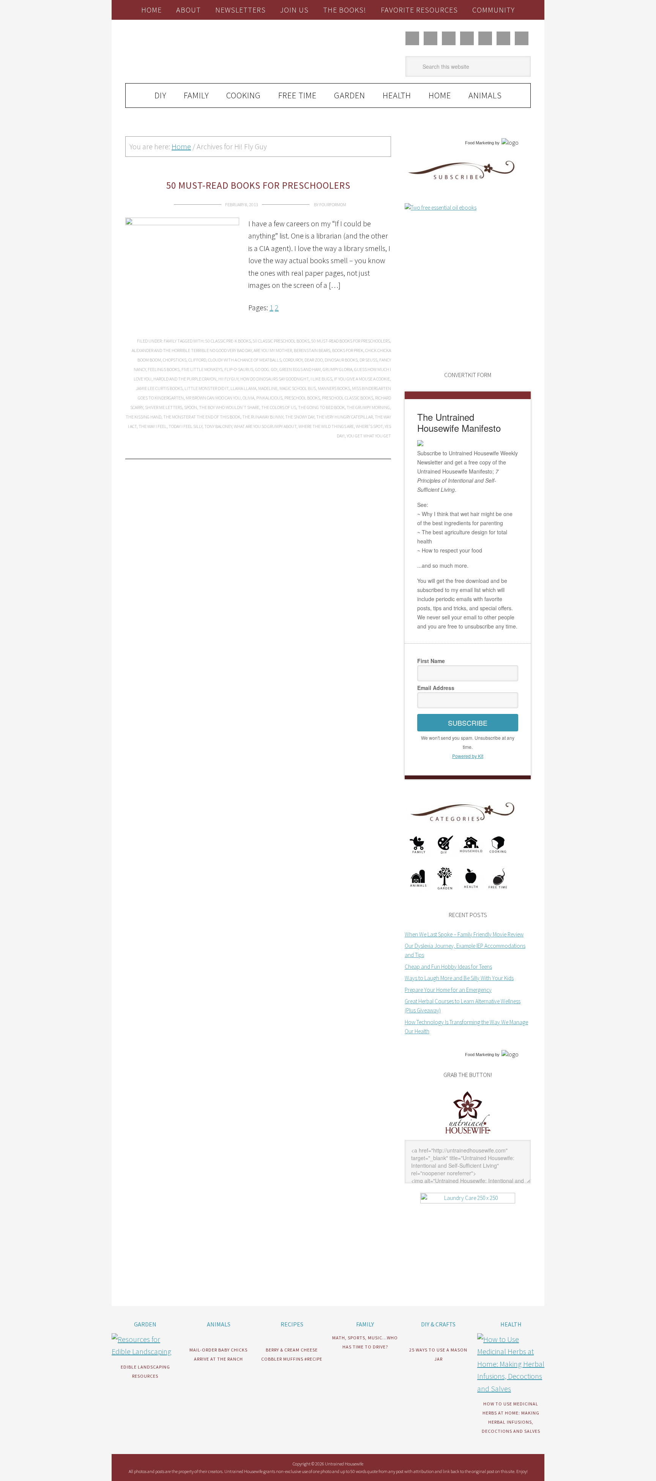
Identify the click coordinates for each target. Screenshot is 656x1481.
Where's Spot (369, 426)
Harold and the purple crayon (184, 379)
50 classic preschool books (281, 341)
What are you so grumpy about (265, 426)
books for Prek (347, 350)
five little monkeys (201, 369)
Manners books (334, 388)
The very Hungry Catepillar (344, 417)
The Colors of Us (278, 407)
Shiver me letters (163, 407)
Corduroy (293, 360)
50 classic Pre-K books (228, 341)
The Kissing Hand (143, 417)
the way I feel (153, 426)
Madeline (268, 388)
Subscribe (467, 723)
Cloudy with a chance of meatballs (244, 360)
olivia (248, 398)
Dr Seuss (368, 360)
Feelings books (164, 369)
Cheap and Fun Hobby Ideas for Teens (448, 966)
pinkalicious (269, 398)
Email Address (435, 688)
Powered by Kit (467, 756)
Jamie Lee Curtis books (159, 388)
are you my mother (273, 350)
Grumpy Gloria (337, 369)
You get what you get (369, 436)
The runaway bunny (262, 417)
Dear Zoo (313, 360)
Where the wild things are (326, 426)
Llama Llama (243, 388)
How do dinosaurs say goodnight (274, 379)
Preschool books (302, 398)
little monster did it (206, 388)
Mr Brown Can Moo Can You (213, 398)
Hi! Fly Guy (228, 379)
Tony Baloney (218, 426)
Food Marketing (479, 143)
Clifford (197, 360)
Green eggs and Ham (300, 369)
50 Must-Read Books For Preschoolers (258, 185)
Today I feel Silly (185, 426)
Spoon (190, 407)
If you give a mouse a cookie (362, 379)
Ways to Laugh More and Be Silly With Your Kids (459, 978)
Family (170, 341)
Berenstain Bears (312, 350)
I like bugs (321, 379)
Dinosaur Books (341, 360)
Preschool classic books (347, 398)
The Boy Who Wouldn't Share (229, 407)
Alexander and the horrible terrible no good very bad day (192, 350)
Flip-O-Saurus (238, 369)
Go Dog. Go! (266, 369)
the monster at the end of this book (201, 417)
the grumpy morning (368, 407)
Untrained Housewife (210, 52)
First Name (431, 661)
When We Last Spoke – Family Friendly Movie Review (464, 934)
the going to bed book (321, 407)
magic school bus (297, 388)
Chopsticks (174, 360)
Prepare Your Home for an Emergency (448, 989)
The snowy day (299, 417)
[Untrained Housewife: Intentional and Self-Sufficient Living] (468, 1135)
